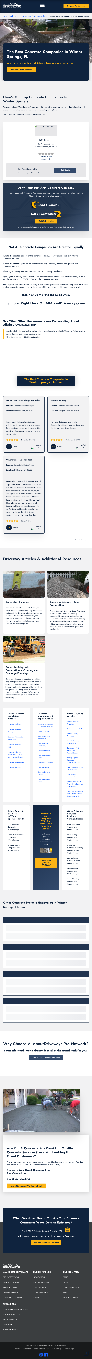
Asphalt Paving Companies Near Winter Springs (73, 860)
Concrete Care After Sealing (43, 744)
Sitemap (17, 1349)
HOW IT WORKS (39, 1277)
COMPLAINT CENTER (40, 1292)
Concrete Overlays (44, 750)
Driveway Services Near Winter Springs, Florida (31, 16)
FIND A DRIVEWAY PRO (11, 1314)
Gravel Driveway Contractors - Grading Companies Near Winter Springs (75, 849)
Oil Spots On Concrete (45, 762)
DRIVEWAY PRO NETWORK (13, 1298)
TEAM (65, 1292)
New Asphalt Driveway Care (72, 775)
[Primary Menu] (42, 5)
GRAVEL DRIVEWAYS (10, 1292)
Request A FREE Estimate (21, 69)
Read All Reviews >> (82, 540)
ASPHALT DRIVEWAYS (11, 1277)
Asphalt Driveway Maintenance (73, 742)
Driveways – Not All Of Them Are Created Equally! (73, 750)
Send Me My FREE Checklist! (46, 1242)
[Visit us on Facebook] (45, 1355)
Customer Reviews (46, 157)
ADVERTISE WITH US (10, 1330)
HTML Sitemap (56, 1349)
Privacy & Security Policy (41, 1349)
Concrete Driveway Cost (16, 762)
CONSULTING (8, 1325)
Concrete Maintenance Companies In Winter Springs (16, 837)
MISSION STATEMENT (71, 1298)
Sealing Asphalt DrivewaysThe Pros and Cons (73, 760)
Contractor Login (69, 1349)
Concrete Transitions (15, 767)
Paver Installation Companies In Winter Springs (73, 827)
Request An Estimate (76, 6)
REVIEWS (36, 1298)
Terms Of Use (27, 1349)
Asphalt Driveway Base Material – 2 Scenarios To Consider (75, 784)
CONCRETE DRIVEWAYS (12, 1282)
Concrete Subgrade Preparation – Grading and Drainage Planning (15, 755)
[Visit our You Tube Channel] (40, 1355)
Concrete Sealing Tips (45, 767)
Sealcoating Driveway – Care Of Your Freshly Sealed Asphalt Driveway (75, 793)
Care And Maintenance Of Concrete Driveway (45, 725)
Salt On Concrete (43, 731)
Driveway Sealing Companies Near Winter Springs (14, 848)
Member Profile (46, 159)
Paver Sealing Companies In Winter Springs (72, 837)
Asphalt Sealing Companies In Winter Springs (73, 881)
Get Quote (65, 170)
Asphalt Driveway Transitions (73, 723)
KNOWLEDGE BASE (10, 1319)
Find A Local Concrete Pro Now (46, 1057)
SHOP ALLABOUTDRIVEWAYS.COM (15, 1309)
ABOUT (65, 1277)
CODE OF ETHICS (39, 1287)
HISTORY (66, 1282)
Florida (11, 16)
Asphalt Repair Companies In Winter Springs (72, 871)
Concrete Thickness (14, 724)
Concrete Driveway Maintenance (44, 737)
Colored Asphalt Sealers (75, 729)
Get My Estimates (46, 221)
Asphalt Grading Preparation (72, 735)
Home (5, 16)
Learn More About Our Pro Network (26, 1186)
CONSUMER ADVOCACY (72, 1287)
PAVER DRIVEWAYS (10, 1287)
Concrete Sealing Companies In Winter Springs (14, 827)
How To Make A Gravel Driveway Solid (75, 768)
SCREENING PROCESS (41, 1282)
